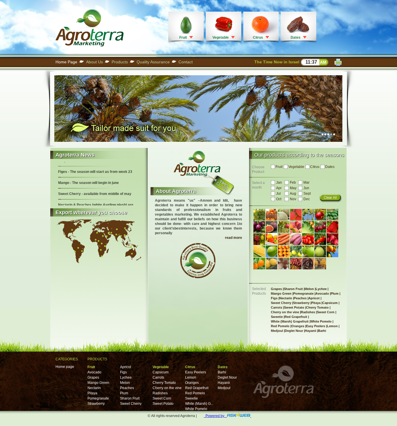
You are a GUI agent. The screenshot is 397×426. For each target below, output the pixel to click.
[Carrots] (283, 239)
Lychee (126, 377)
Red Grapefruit (196, 388)
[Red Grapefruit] (283, 251)
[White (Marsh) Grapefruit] (296, 251)
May (293, 188)
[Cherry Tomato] (308, 239)
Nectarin (94, 388)
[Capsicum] (271, 239)
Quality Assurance (153, 62)
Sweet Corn (162, 398)
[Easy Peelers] (259, 264)
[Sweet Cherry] (320, 227)
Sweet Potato (163, 404)
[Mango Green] (308, 215)
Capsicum (161, 372)
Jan (279, 182)
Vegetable (220, 37)
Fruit (183, 37)
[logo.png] (90, 45)
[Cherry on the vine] (320, 239)
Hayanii (224, 383)
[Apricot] (308, 227)
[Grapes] (259, 215)
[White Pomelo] (308, 251)
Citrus (258, 37)
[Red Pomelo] (320, 251)
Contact (185, 62)
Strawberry (96, 404)
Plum (124, 393)
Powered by (215, 416)
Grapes (93, 377)
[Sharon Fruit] (271, 215)
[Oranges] (332, 251)
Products (120, 62)
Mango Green (98, 383)
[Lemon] (271, 264)
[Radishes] (332, 239)
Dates (296, 37)
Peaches (127, 388)
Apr (279, 188)
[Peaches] (296, 227)
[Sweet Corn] (259, 251)
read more (233, 238)
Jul (278, 193)
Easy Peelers (195, 372)
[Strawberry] (332, 227)
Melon (125, 383)
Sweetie (191, 398)
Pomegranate (98, 398)
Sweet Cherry (131, 404)
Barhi (222, 372)
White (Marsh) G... (199, 404)
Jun (306, 188)
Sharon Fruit (130, 398)
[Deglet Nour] (296, 264)
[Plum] (259, 227)
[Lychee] (296, 215)
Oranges (192, 383)
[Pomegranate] (320, 215)
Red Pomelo (195, 393)
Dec (306, 199)
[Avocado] (332, 215)
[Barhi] (320, 264)
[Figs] (271, 227)
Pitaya (92, 393)
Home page (65, 367)
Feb (293, 182)
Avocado (94, 372)
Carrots (158, 377)
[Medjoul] (283, 264)
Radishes (160, 393)
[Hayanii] (308, 264)
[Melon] (283, 215)
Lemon (190, 377)
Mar (306, 182)
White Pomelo (196, 409)
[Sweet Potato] (296, 239)
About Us (94, 62)
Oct (278, 199)
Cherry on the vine (167, 388)
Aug (293, 193)
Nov (293, 199)
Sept (307, 193)
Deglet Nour (227, 377)
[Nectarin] (283, 227)
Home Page (66, 62)
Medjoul (224, 388)
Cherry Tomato (164, 383)
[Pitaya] (259, 239)
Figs (123, 372)
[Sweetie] (271, 251)
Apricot (125, 367)
